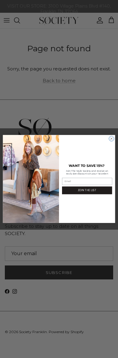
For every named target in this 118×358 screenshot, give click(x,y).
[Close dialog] (111, 138)
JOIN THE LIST (87, 190)
